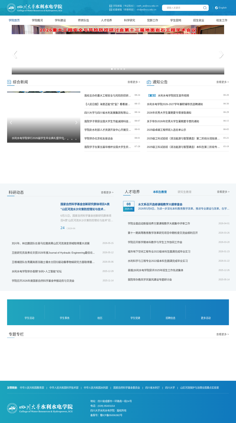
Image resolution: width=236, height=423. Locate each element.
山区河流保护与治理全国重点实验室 (199, 387)
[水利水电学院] (34, 7)
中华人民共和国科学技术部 (63, 387)
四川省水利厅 (152, 387)
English (223, 7)
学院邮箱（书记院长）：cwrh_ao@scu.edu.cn (135, 6)
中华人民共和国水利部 (96, 387)
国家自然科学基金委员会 (126, 387)
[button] (112, 69)
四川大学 (170, 387)
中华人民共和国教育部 (32, 387)
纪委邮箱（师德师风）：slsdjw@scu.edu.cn (134, 10)
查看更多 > (134, 82)
